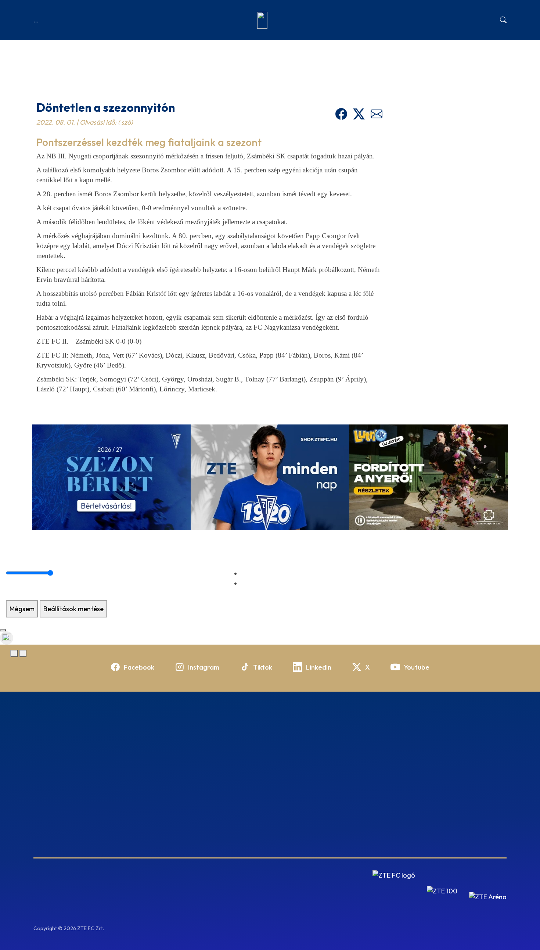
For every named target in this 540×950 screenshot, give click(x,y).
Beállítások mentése (73, 609)
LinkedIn (318, 667)
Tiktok (262, 667)
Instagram (203, 667)
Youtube (416, 667)
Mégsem (22, 609)
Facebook (139, 667)
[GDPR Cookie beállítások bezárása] (3, 630)
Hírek (57, 107)
